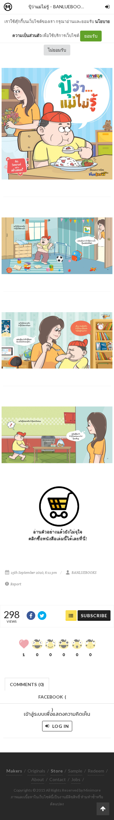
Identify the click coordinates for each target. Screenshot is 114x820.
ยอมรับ (91, 36)
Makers (22, 7)
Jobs (75, 779)
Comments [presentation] (27, 684)
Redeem (96, 770)
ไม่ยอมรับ (57, 50)
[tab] (27, 683)
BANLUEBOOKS (69, 6)
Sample (75, 770)
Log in (60, 726)
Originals (36, 770)
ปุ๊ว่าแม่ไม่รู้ (38, 6)
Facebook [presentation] (52, 698)
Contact (57, 779)
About (37, 779)
